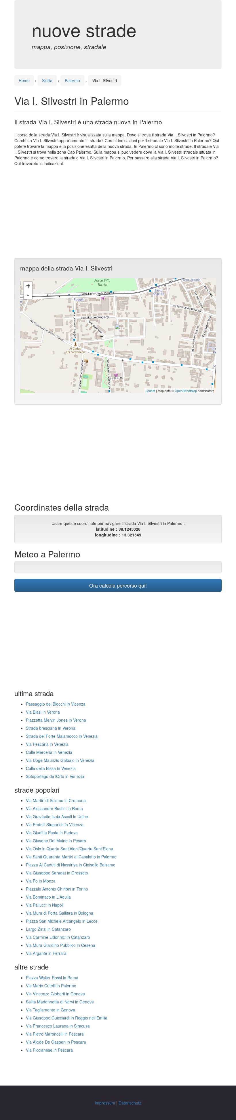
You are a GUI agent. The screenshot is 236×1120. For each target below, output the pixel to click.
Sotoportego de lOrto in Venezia (55, 776)
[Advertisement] (118, 212)
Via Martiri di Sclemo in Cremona (56, 800)
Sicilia (47, 80)
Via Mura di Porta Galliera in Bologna (59, 913)
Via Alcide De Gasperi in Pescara (56, 1042)
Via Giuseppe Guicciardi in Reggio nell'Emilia (66, 1018)
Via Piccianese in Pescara (49, 1050)
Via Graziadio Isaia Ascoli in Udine (57, 816)
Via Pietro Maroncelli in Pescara (55, 1034)
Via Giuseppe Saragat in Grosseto (57, 873)
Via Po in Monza (41, 881)
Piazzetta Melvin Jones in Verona (56, 720)
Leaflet (150, 390)
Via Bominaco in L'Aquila (48, 897)
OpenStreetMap (186, 390)
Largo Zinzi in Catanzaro (48, 929)
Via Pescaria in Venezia (47, 744)
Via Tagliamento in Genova (50, 1010)
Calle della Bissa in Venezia (51, 768)
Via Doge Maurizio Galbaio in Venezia (60, 760)
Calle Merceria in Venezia (49, 752)
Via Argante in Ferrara (46, 953)
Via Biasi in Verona (43, 712)
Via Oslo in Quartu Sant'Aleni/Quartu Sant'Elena (69, 848)
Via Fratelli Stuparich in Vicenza (54, 824)
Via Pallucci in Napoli (45, 905)
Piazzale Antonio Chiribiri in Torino (57, 889)
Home (24, 80)
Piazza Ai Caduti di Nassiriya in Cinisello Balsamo (70, 865)
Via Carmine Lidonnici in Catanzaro (58, 937)
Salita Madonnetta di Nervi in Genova (60, 1002)
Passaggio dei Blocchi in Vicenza (55, 704)
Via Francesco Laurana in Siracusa (58, 1026)
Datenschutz (130, 1103)
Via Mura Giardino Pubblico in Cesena (60, 945)
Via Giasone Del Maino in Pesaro (56, 840)
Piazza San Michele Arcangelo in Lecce (62, 921)
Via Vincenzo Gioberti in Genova (55, 994)
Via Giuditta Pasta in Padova (52, 832)
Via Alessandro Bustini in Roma (54, 808)
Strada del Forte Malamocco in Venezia (62, 736)
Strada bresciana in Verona (50, 728)
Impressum (105, 1103)
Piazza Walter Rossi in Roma (52, 977)
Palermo (72, 80)
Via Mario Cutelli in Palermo (51, 985)
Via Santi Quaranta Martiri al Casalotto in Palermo (71, 857)
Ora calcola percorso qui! (118, 585)
